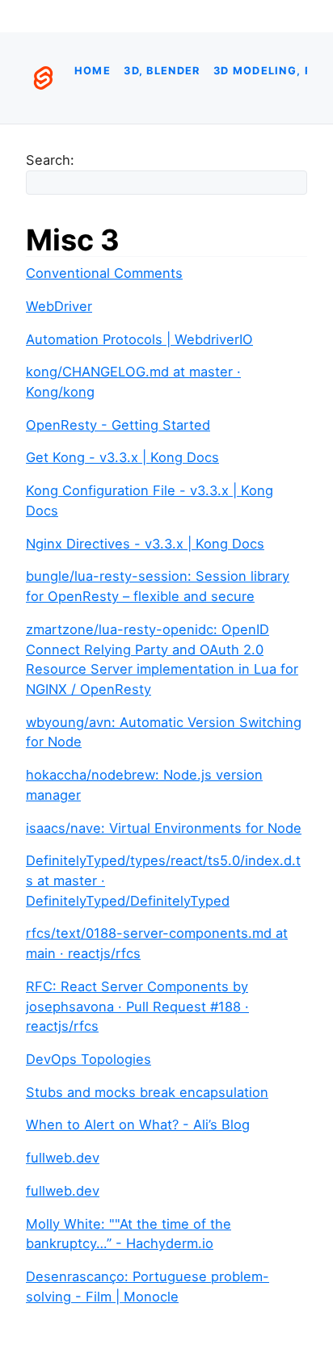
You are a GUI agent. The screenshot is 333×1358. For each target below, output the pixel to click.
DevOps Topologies (88, 1059)
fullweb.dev (62, 1158)
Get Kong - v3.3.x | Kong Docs (122, 457)
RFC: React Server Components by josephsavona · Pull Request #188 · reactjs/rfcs (137, 1006)
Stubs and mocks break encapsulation (147, 1092)
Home (92, 71)
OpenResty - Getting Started (118, 425)
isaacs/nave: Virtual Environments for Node (163, 828)
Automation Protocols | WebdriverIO (139, 339)
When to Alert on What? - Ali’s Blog (138, 1124)
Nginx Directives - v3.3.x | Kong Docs (145, 544)
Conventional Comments (104, 273)
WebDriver (59, 306)
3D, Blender (162, 71)
